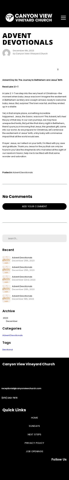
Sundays (34, 426)
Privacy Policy (34, 443)
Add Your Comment (34, 206)
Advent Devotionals (23, 172)
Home (34, 417)
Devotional (7, 349)
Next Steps (34, 434)
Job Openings (34, 451)
